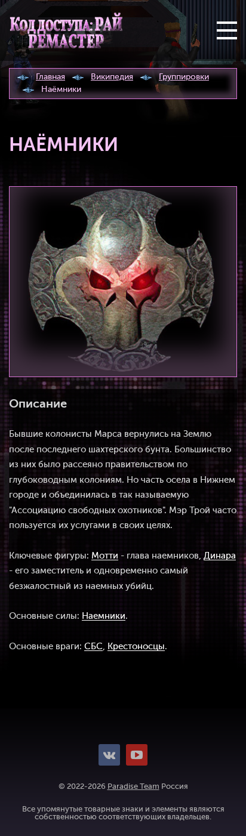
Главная (50, 77)
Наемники (103, 616)
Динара (220, 555)
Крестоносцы (136, 646)
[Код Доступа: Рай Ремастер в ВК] (109, 755)
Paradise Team (133, 787)
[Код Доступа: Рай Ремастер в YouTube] (136, 755)
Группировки (184, 77)
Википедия (112, 77)
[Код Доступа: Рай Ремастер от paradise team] (66, 30)
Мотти (104, 555)
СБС (93, 646)
